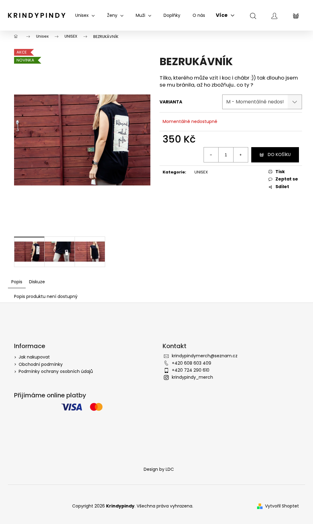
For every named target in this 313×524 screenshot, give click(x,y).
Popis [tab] (16, 282)
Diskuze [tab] (37, 282)
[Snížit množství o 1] (211, 154)
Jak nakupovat (34, 357)
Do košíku (279, 154)
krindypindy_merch (192, 377)
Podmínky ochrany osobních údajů (56, 371)
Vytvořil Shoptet (282, 506)
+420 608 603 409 (191, 363)
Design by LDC (159, 469)
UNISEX (201, 172)
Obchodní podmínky (41, 364)
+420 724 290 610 (190, 370)
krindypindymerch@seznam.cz (205, 356)
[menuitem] (85, 15)
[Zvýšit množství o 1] (240, 154)
